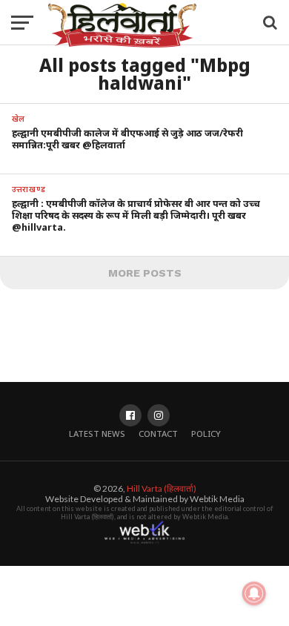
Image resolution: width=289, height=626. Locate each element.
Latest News (97, 433)
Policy (206, 433)
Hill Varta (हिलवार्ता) (161, 488)
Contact (158, 433)
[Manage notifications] (254, 593)
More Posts (145, 273)
